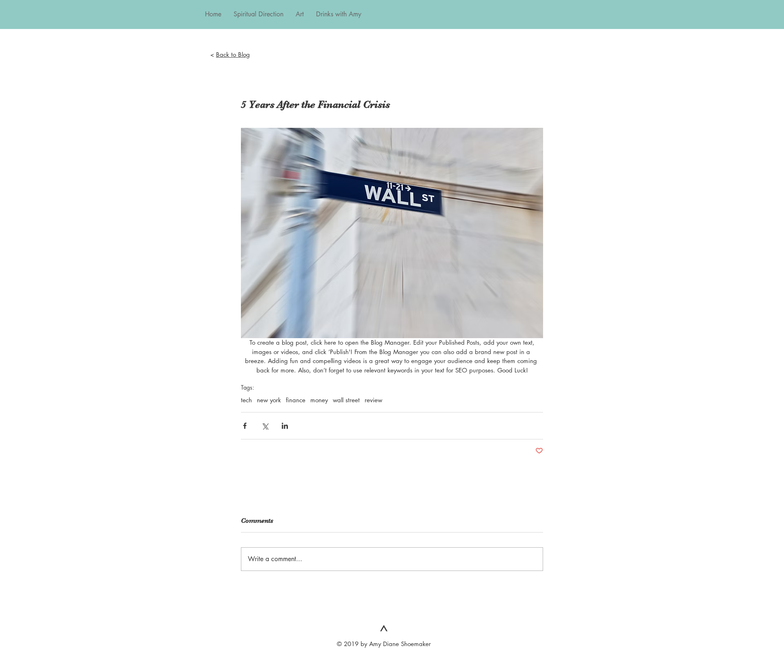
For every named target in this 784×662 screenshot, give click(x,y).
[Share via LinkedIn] (285, 426)
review (373, 400)
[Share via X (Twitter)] (265, 426)
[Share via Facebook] (245, 426)
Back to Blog (233, 54)
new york (269, 400)
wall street (346, 400)
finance (295, 400)
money (319, 400)
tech (246, 400)
